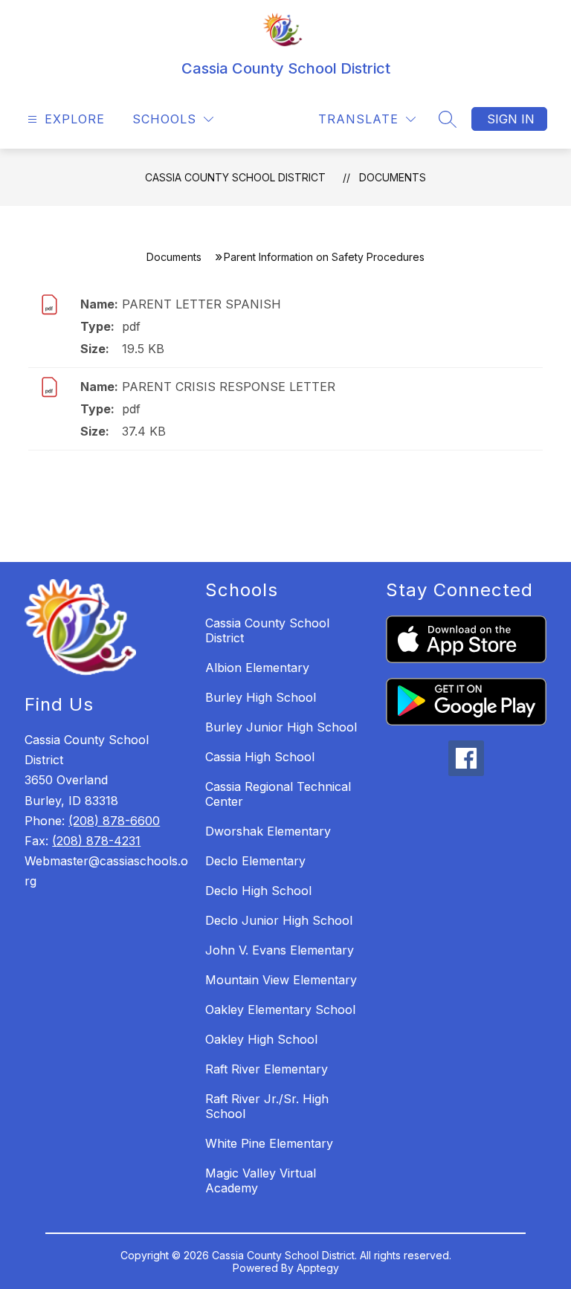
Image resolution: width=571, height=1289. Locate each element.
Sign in (511, 119)
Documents (392, 177)
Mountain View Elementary (281, 979)
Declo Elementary (255, 860)
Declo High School (258, 890)
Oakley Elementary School (280, 1009)
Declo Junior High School (278, 920)
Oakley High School (261, 1039)
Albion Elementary (257, 667)
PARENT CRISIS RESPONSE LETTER (228, 386)
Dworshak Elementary (268, 831)
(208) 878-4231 (96, 840)
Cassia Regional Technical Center (278, 794)
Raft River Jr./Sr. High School (267, 1106)
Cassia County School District (235, 177)
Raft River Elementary (266, 1069)
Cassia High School (259, 756)
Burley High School (260, 697)
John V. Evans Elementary (279, 950)
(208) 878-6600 (114, 820)
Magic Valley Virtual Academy (260, 1180)
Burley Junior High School (281, 727)
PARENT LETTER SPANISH (201, 304)
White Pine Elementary (269, 1143)
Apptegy (318, 1267)
